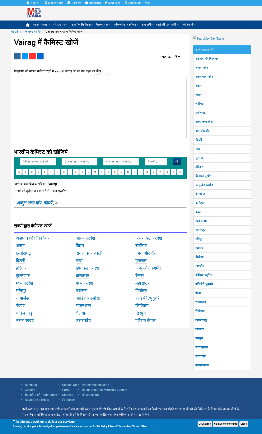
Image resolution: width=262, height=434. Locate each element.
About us (31, 385)
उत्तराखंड (200, 356)
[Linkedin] (40, 56)
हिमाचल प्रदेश (203, 176)
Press (66, 390)
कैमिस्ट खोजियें (33, 31)
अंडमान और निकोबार (206, 58)
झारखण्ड (200, 194)
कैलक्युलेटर (102, 24)
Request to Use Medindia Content (104, 390)
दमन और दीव (202, 131)
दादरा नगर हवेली (204, 121)
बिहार (198, 94)
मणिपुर (199, 239)
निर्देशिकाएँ (188, 24)
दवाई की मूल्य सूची (166, 24)
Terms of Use (139, 426)
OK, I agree (205, 423)
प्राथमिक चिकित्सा (80, 24)
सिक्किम (199, 311)
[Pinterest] (32, 56)
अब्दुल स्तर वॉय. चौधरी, (39, 202)
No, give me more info (225, 423)
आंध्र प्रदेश (201, 67)
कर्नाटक (199, 203)
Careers (76, 2)
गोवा (197, 149)
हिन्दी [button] (147, 2)
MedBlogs (114, 2)
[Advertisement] (98, 107)
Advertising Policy (37, 400)
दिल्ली (198, 140)
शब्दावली (146, 24)
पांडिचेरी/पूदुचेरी (204, 284)
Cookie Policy (100, 426)
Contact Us (134, 2)
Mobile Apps (55, 2)
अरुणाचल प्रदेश (204, 76)
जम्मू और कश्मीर (204, 185)
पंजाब (198, 293)
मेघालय (199, 248)
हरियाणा (199, 167)
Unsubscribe (90, 395)
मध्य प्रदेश (201, 221)
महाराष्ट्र (200, 230)
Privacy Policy (115, 426)
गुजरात (199, 158)
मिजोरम (199, 257)
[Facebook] (17, 56)
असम (198, 85)
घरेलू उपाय (59, 24)
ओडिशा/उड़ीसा (203, 275)
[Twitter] (25, 56)
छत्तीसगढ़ (200, 112)
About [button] (34, 2)
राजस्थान (200, 302)
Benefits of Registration (41, 395)
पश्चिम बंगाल (202, 365)
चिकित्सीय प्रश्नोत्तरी (125, 24)
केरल (198, 212)
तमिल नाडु (201, 320)
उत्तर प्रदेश (201, 347)
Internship (95, 2)
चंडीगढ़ (199, 103)
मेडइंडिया (16, 31)
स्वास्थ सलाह (40, 24)
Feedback (68, 400)
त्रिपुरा (199, 338)
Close (244, 423)
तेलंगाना (199, 329)
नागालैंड (199, 266)
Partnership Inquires (95, 385)
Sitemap (67, 395)
